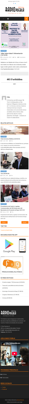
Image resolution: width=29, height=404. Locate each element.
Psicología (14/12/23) (25, 222)
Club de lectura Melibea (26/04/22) (10, 139)
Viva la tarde (5, 377)
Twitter (4, 387)
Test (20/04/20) (5, 173)
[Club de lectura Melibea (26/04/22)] (14, 130)
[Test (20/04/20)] (14, 160)
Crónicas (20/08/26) (7, 298)
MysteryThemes (20, 400)
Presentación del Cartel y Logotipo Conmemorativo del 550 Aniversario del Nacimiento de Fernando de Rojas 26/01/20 (13, 208)
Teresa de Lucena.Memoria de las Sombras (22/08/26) (12, 287)
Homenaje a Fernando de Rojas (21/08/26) (12, 291)
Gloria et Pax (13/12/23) (5, 222)
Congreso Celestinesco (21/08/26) (10, 294)
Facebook (4, 389)
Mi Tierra (3, 50)
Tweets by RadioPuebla (6, 230)
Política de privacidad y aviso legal (14, 402)
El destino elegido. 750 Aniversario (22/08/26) (13, 282)
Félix (15, 57)
